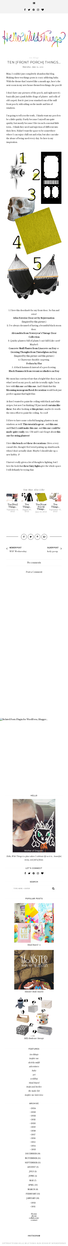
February (31, 1194)
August (31, 1167)
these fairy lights (31, 466)
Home (34, 1214)
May (31, 1180)
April (31, 1185)
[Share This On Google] (44, 537)
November (31, 1158)
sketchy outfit (34, 1062)
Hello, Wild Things (27, 1243)
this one (19, 386)
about (34, 1216)
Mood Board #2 (34, 944)
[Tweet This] (31, 537)
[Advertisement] (34, 679)
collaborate (34, 1218)
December (31, 1153)
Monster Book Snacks (34, 991)
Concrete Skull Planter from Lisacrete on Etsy (32, 348)
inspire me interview (34, 1094)
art (34, 1074)
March (32, 1189)
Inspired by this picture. (34, 322)
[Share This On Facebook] (24, 537)
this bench (17, 443)
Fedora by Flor (34, 363)
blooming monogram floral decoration (26, 390)
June (32, 1176)
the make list (34, 1090)
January (31, 1198)
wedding (34, 1078)
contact (34, 1220)
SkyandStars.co (58, 1243)
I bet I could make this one (24, 428)
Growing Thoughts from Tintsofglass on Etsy (34, 352)
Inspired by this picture (26, 356)
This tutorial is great (33, 424)
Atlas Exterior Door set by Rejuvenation (33, 318)
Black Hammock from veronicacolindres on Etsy (34, 371)
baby (34, 1070)
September (31, 1163)
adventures (34, 1066)
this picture (47, 356)
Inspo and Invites (34, 1086)
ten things (34, 58)
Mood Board (34, 1082)
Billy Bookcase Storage (34, 1038)
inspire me (34, 1058)
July (31, 1171)
